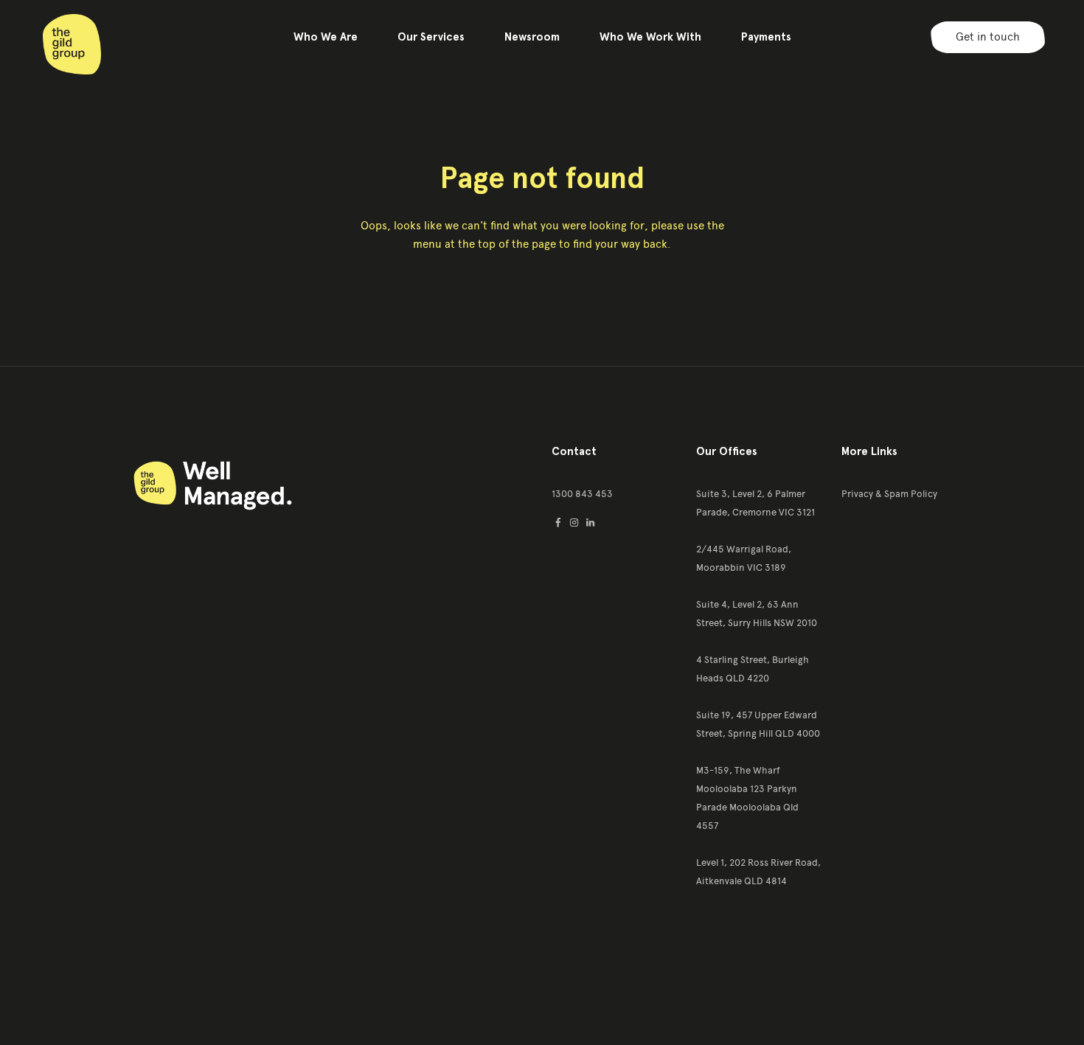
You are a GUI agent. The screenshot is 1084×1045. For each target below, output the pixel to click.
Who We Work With (650, 37)
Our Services (431, 37)
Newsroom (532, 37)
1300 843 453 (582, 493)
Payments (766, 37)
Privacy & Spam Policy (889, 493)
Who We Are (325, 37)
